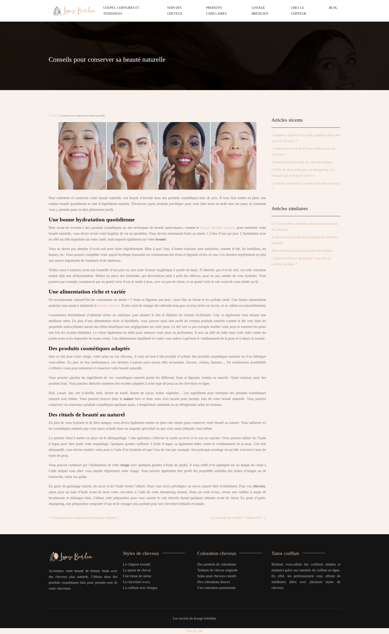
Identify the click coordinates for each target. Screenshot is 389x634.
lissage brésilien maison (217, 228)
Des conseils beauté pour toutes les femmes (302, 250)
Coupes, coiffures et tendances (121, 10)
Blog (333, 7)
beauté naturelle (108, 305)
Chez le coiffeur (298, 10)
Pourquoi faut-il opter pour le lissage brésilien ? (86, 518)
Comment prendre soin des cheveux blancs (301, 162)
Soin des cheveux (174, 10)
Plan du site (194, 631)
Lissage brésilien (260, 10)
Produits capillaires (216, 10)
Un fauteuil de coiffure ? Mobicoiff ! (236, 518)
